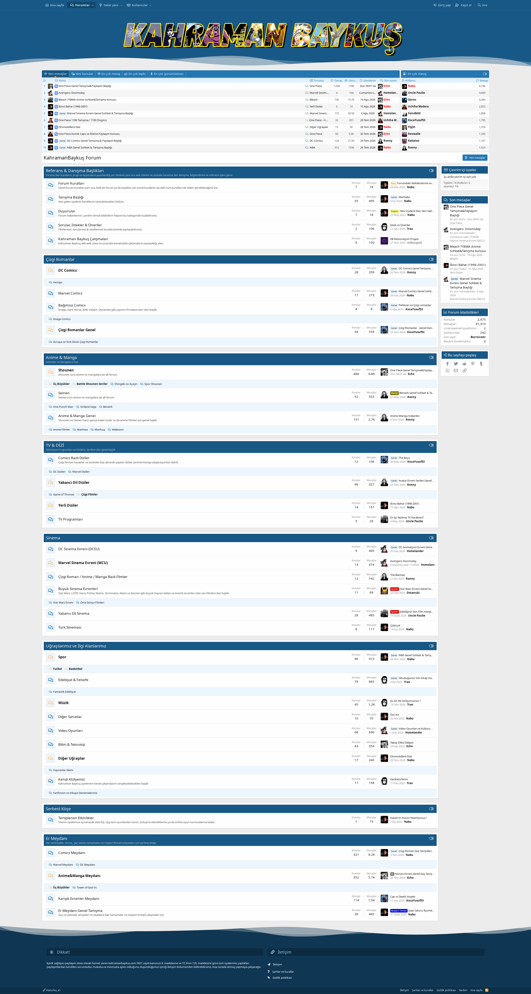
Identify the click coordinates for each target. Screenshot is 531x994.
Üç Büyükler (61, 384)
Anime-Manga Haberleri (405, 416)
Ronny (388, 140)
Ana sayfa (57, 5)
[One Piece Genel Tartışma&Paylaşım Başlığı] (56, 86)
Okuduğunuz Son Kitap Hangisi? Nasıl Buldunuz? (425, 678)
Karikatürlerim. (399, 779)
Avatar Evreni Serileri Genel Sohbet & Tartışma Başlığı (427, 480)
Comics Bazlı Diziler (74, 457)
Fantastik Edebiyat (64, 691)
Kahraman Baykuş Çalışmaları (83, 238)
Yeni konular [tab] (84, 74)
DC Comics (316, 140)
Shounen (66, 370)
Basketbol (75, 669)
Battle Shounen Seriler (92, 384)
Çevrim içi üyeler (462, 169)
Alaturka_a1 (53, 990)
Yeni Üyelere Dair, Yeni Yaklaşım (414, 211)
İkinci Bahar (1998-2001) (73, 106)
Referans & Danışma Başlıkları (75, 170)
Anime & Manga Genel (76, 415)
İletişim (277, 964)
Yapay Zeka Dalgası (401, 742)
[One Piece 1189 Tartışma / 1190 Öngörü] (56, 120)
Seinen (64, 393)
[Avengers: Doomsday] (56, 93)
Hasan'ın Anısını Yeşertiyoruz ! (408, 818)
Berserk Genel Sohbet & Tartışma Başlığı (419, 393)
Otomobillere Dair (69, 127)
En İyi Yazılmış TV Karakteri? (407, 517)
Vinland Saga (88, 407)
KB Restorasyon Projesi (404, 239)
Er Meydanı (56, 838)
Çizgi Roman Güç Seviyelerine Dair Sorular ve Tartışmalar (429, 851)
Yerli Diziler (316, 106)
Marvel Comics (70, 293)
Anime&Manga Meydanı (79, 875)
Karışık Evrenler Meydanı (78, 898)
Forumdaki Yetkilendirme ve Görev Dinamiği (421, 183)
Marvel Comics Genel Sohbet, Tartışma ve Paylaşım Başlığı (430, 291)
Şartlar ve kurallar (283, 971)
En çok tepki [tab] (137, 74)
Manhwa (82, 429)
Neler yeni (111, 5)
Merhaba (400, 197)
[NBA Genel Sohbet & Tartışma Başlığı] (56, 147)
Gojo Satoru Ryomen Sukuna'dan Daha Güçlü (427, 910)
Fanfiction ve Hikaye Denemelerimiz (75, 793)
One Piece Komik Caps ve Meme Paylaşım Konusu (89, 134)
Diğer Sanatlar (70, 716)
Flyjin (411, 127)
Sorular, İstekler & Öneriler (80, 225)
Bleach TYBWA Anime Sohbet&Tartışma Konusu (87, 99)
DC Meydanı (87, 864)
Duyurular (66, 211)
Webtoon (118, 429)
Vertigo (57, 282)
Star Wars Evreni (63, 602)
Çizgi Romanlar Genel (76, 329)
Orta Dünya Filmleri (92, 602)
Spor (62, 657)
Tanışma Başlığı (71, 197)
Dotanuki (413, 593)
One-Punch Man (63, 407)
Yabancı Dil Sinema (73, 613)
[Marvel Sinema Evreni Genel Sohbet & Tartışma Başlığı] (56, 113)
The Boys (400, 458)
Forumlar (82, 5)
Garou (412, 99)
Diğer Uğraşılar (319, 127)
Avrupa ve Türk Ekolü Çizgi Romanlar (75, 342)
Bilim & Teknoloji (71, 744)
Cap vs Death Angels (402, 896)
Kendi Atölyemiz (71, 779)
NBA (312, 147)
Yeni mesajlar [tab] (57, 74)
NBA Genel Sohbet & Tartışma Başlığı (89, 147)
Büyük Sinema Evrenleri (78, 588)
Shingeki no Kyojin (125, 384)
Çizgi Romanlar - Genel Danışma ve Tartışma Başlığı (426, 328)
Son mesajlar (460, 199)
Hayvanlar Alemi (63, 770)
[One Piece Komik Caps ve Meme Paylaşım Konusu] (56, 134)
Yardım (463, 990)
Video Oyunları (70, 730)
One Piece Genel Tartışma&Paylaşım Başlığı (84, 86)
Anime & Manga (61, 357)
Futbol (57, 669)
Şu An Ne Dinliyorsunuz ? (405, 701)
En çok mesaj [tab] (110, 74)
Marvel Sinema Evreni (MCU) (327, 93)
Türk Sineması (69, 627)
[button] (92, 5)
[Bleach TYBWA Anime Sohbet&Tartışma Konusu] (56, 99)
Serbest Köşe (58, 809)
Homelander (392, 93)
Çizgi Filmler (89, 494)
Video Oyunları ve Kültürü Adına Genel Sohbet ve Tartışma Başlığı (435, 728)
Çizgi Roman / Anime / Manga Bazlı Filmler (93, 576)
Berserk (107, 407)
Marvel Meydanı (63, 864)
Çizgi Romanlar (60, 259)
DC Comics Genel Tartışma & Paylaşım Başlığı (94, 140)
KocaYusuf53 (416, 120)
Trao (410, 229)
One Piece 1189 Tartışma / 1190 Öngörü (82, 120)
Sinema (53, 538)
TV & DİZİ (55, 445)
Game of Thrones (63, 494)
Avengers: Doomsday (71, 93)
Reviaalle (414, 134)
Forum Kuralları (71, 183)
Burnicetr (478, 337)
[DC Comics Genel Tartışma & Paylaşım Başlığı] (56, 140)
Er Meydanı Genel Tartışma (80, 910)
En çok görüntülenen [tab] (168, 74)
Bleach (314, 99)
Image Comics (62, 319)
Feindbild (414, 113)
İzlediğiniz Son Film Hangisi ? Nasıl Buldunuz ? (423, 611)
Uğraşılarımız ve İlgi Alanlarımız (76, 646)
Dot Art (394, 715)
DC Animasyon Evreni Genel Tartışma (417, 547)
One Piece (316, 86)
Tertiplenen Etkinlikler (76, 817)
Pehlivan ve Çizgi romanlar (411, 305)
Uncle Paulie (416, 93)
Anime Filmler (61, 429)
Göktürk (395, 625)
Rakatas (413, 140)
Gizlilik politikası (282, 977)
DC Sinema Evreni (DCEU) (79, 548)
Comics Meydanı (71, 852)
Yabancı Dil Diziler (74, 482)
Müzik (63, 702)
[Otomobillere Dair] (56, 127)
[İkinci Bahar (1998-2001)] (56, 106)
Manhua (100, 429)
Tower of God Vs (87, 887)
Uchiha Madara (394, 120)
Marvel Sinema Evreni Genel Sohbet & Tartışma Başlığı (100, 113)
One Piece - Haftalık (321, 120)
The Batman (397, 575)
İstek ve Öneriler (400, 225)
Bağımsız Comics (72, 305)
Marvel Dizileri (81, 471)
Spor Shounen (153, 384)
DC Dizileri (59, 471)
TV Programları (70, 519)
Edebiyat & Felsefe (73, 679)
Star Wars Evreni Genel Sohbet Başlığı (418, 589)
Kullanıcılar (140, 5)
